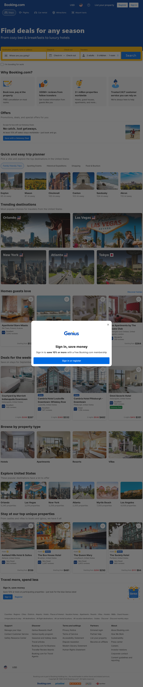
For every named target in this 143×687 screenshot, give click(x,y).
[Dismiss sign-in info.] (108, 324)
